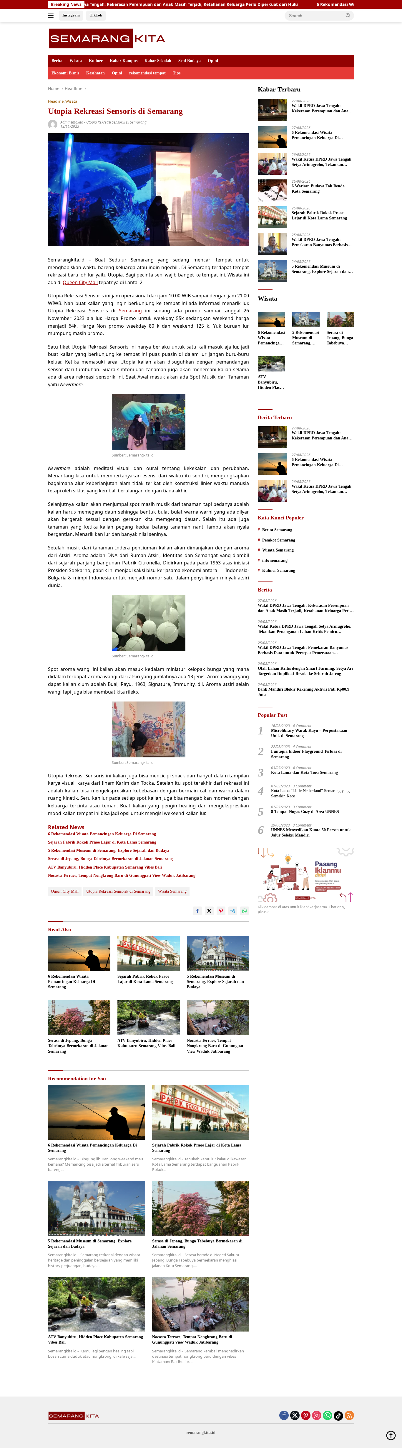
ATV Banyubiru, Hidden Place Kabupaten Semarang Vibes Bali (105, 867)
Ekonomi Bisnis (65, 73)
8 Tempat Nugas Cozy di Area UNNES (305, 811)
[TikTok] (338, 1416)
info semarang (275, 560)
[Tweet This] (209, 911)
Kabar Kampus (123, 61)
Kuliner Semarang (278, 570)
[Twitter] (295, 1416)
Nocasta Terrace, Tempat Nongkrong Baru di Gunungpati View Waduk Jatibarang (121, 875)
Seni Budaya (189, 61)
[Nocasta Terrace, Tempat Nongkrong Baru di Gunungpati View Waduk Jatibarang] (218, 1017)
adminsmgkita (71, 122)
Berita (57, 61)
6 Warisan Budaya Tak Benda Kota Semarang (318, 189)
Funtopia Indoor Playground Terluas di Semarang (306, 754)
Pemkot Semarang (278, 540)
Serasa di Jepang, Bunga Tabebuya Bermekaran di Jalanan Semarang (110, 859)
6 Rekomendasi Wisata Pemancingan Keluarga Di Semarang (322, 4)
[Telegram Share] (232, 911)
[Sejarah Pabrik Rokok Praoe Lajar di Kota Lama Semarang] (148, 953)
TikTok (96, 15)
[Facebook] (284, 1416)
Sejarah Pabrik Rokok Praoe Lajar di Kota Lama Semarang (102, 842)
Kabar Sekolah (157, 61)
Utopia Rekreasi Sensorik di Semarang (116, 122)
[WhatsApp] (327, 1416)
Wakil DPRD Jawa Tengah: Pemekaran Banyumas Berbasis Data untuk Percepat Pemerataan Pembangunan (322, 242)
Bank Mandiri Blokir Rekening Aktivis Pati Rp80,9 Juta (303, 692)
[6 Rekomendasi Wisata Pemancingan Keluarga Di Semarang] (79, 953)
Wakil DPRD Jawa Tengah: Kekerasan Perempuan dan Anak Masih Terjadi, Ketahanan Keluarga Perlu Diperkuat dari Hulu (321, 109)
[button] (348, 15)
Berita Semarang (277, 530)
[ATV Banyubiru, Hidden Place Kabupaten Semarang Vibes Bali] (148, 1017)
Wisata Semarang (172, 891)
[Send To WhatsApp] (244, 911)
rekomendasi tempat (147, 73)
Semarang (130, 310)
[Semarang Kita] (109, 38)
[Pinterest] (305, 1416)
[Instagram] (316, 1416)
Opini (213, 61)
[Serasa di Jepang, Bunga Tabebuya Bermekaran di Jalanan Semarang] (79, 1017)
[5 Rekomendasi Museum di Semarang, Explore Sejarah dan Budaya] (218, 953)
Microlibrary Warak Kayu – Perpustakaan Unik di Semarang (309, 733)
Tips (176, 73)
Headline (56, 101)
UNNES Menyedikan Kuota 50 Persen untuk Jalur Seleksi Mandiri (311, 832)
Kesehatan (95, 73)
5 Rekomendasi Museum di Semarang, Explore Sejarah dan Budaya (108, 850)
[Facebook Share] (197, 911)
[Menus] (52, 16)
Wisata (75, 61)
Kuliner (96, 61)
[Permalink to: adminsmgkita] (52, 123)
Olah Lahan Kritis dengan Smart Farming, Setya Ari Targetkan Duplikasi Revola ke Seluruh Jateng (305, 671)
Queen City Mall (80, 282)
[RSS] (349, 1416)
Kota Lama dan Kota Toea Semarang (304, 772)
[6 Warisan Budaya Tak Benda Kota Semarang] (272, 190)
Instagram (71, 15)
